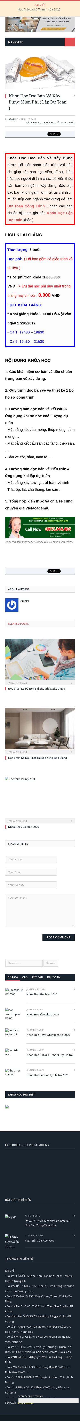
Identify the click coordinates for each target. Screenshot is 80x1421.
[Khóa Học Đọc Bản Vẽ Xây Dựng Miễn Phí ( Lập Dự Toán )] (40, 88)
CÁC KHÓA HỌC (34, 122)
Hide (75, 1395)
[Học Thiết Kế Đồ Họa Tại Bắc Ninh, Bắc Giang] (40, 661)
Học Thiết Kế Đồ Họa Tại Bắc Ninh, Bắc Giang (36, 688)
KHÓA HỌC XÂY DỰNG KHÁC (59, 122)
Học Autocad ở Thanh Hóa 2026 (39, 9)
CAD (25, 977)
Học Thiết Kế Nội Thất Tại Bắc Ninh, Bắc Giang (37, 758)
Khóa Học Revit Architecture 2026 (48, 1035)
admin (12, 119)
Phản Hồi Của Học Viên (39, 1240)
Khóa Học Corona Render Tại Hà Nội (49, 1055)
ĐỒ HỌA (12, 977)
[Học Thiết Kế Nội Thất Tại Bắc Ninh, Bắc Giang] (40, 730)
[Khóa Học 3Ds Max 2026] (40, 799)
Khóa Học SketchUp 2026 (42, 1014)
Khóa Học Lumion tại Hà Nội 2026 (47, 1075)
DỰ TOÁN (53, 977)
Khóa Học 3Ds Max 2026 (23, 827)
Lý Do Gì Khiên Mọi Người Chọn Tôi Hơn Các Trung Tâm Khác (47, 1223)
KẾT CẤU (37, 977)
